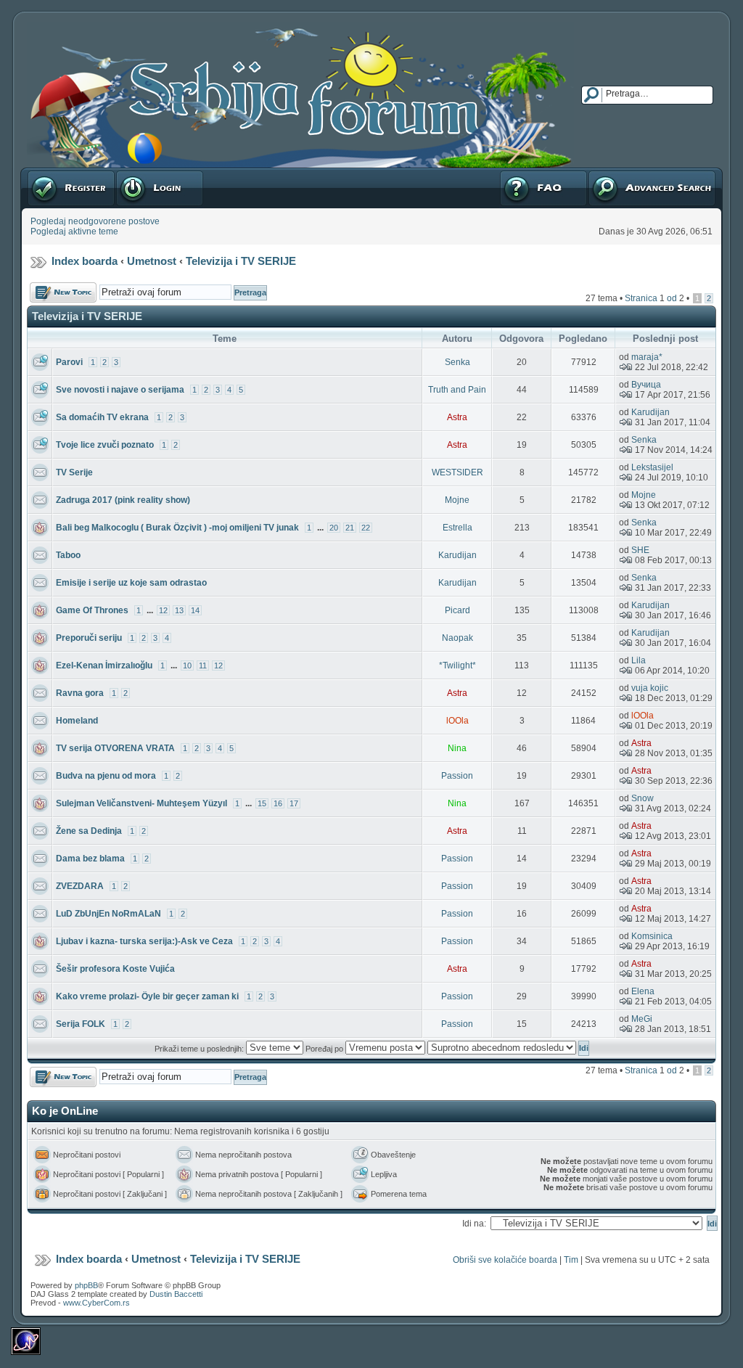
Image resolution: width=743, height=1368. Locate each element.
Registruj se (50, 173)
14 (195, 610)
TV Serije (74, 472)
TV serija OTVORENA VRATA (115, 748)
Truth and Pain (457, 390)
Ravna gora (80, 693)
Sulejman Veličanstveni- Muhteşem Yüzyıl (141, 803)
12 (163, 610)
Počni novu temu (63, 287)
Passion (457, 776)
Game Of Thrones (92, 610)
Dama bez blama (90, 858)
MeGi (641, 1019)
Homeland (77, 721)
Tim (571, 1260)
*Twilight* (457, 665)
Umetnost (151, 261)
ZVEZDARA (80, 886)
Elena (642, 991)
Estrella (457, 528)
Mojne (457, 500)
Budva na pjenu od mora (106, 776)
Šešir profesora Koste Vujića (115, 969)
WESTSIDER (457, 472)
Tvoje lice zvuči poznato (105, 445)
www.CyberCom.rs (96, 1302)
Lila (638, 660)
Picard (457, 610)
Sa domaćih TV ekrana (102, 417)
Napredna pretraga (625, 173)
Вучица (646, 385)
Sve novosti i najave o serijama (120, 390)
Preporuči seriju (89, 638)
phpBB (86, 1285)
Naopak (457, 638)
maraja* (646, 357)
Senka (457, 362)
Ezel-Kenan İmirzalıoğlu (104, 665)
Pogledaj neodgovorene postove (95, 221)
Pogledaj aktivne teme (74, 231)
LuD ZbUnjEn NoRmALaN (108, 914)
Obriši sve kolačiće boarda (505, 1260)
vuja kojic (649, 688)
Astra (457, 417)
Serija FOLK (80, 1024)
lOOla (457, 721)
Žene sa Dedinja (89, 831)
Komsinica (652, 936)
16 (278, 803)
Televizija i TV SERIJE (241, 261)
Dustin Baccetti (175, 1294)
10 (187, 665)
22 (365, 527)
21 (349, 527)
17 (294, 803)
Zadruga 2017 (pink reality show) (123, 500)
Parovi (69, 362)
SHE (640, 550)
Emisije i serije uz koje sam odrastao (131, 583)
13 (179, 610)
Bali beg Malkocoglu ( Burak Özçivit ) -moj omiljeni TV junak (177, 528)
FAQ (507, 173)
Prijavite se (137, 173)
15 (262, 803)
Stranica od (654, 298)
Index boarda (85, 261)
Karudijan (650, 412)
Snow (642, 798)
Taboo (68, 555)
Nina (457, 748)
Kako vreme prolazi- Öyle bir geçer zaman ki (147, 996)
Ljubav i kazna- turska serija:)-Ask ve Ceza (144, 941)
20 (333, 527)
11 (203, 665)
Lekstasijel (652, 467)
